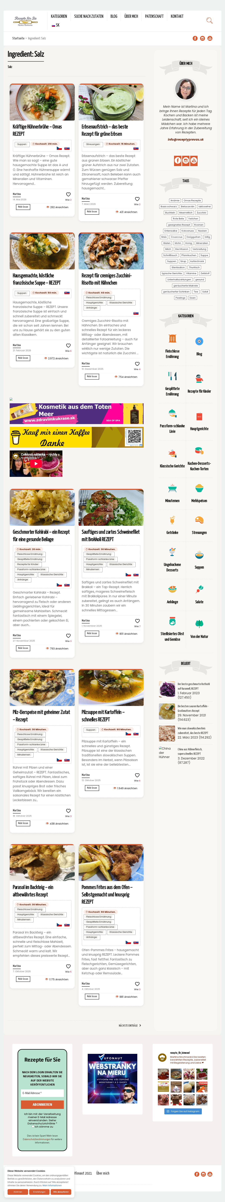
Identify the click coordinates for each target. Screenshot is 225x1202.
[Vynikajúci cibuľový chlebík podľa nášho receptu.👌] (189, 1099)
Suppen (21, 144)
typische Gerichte (172, 273)
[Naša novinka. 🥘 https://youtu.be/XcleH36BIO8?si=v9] (163, 1074)
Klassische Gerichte (121, 302)
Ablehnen (18, 1192)
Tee (196, 291)
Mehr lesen (23, 207)
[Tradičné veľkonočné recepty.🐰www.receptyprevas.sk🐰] (189, 1087)
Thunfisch (194, 267)
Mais (164, 237)
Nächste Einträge (128, 1025)
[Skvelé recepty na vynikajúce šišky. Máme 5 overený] (201, 1099)
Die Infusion (181, 249)
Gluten (167, 243)
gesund (199, 279)
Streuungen (93, 144)
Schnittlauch (170, 255)
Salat (205, 291)
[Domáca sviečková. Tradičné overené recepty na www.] (176, 1074)
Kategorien (59, 17)
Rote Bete (178, 218)
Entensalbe (171, 230)
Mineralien (202, 243)
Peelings (180, 297)
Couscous (176, 237)
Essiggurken (194, 237)
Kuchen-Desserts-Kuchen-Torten (199, 466)
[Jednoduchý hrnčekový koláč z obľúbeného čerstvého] (189, 1074)
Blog (114, 17)
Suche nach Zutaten (88, 17)
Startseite (18, 38)
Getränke (172, 533)
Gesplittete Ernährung (29, 559)
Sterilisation (178, 267)
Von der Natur (199, 637)
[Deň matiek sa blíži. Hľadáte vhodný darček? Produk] (163, 1087)
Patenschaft (154, 17)
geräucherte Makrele (185, 285)
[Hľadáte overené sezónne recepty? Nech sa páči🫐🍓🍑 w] (201, 1074)
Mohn (178, 243)
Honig (188, 243)
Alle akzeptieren (61, 1192)
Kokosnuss (188, 230)
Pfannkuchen (188, 255)
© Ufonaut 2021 (81, 1173)
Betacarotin (187, 206)
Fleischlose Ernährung (98, 297)
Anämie (175, 200)
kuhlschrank (197, 261)
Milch (168, 249)
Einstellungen (39, 1192)
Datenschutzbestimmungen (37, 1139)
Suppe (204, 255)
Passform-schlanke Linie (31, 569)
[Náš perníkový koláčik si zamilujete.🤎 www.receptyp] (176, 1099)
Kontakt (177, 17)
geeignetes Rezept (179, 224)
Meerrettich (185, 212)
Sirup (183, 261)
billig (207, 237)
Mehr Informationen (52, 1185)
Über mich (131, 17)
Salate (199, 602)
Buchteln (170, 212)
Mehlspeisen (199, 501)
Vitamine (191, 273)
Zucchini (201, 212)
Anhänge (91, 307)
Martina (17, 194)
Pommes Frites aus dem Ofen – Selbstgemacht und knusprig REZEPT (107, 895)
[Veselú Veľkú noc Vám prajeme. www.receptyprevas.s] (176, 1087)
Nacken (202, 230)
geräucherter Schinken (176, 291)
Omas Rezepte (192, 200)
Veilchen (193, 218)
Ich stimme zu (43, 1126)
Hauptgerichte (94, 302)
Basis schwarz (169, 206)
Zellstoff (205, 273)
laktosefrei (205, 206)
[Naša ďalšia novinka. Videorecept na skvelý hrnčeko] (201, 1087)
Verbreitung (199, 249)
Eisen (193, 297)
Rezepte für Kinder (27, 564)
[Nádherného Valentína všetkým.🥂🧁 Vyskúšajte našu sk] (163, 1099)
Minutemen (92, 569)
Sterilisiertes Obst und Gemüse (172, 636)
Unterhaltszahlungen (179, 279)
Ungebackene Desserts (172, 567)
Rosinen (198, 224)
